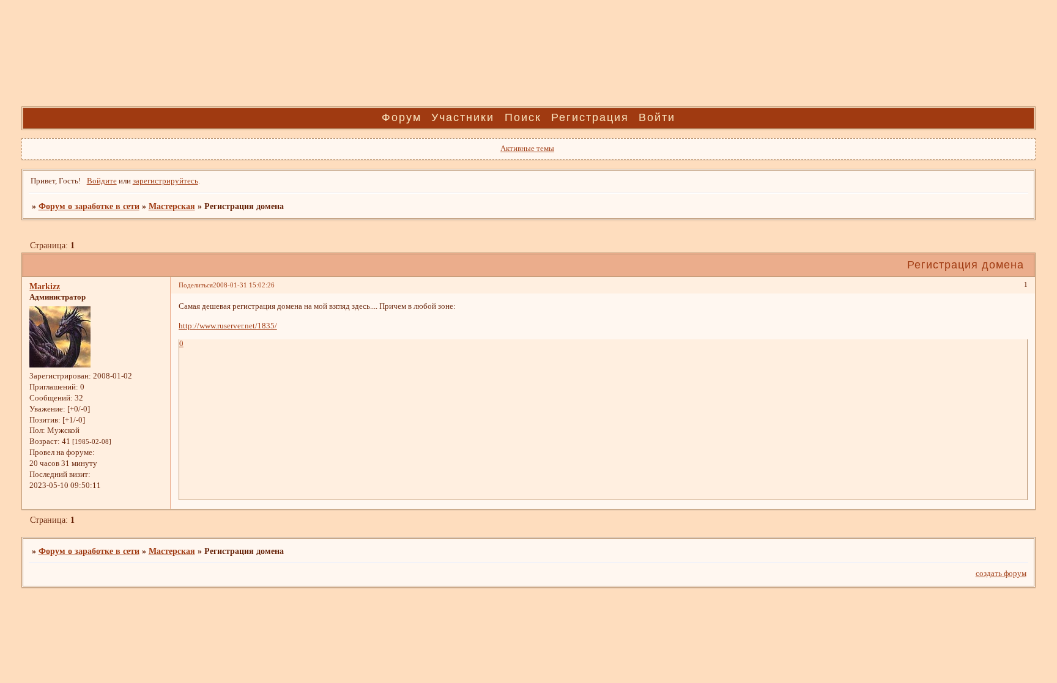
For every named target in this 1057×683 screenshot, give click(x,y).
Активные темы (527, 148)
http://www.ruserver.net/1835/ (228, 326)
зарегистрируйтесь (165, 181)
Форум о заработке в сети (89, 206)
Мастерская (172, 206)
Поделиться (196, 285)
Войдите (102, 181)
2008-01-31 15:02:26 (244, 285)
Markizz (44, 286)
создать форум (1001, 573)
